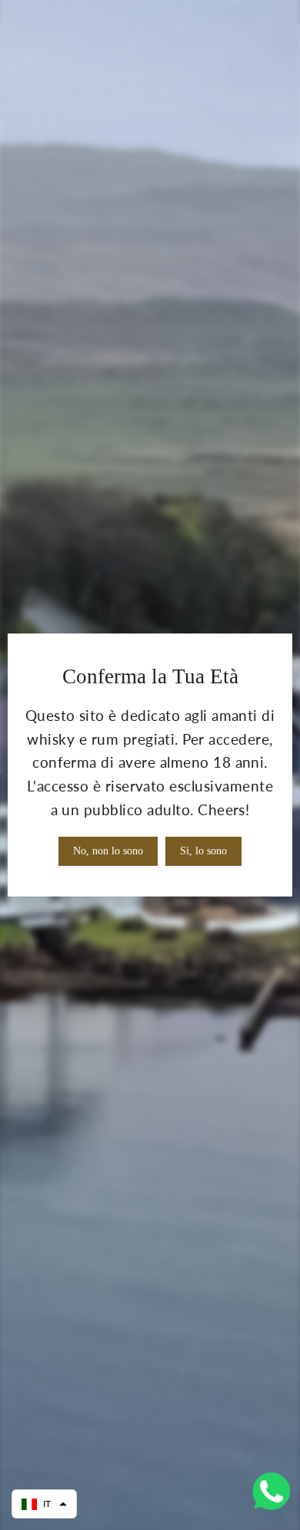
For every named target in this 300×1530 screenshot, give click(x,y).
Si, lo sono (203, 851)
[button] (44, 1504)
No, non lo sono (108, 851)
